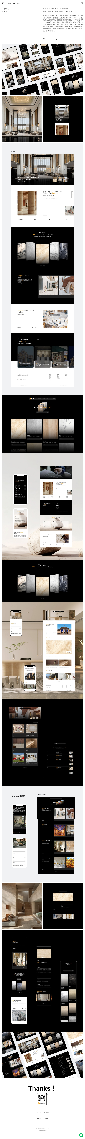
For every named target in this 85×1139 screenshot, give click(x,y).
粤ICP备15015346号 (42, 1130)
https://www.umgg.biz (51, 39)
